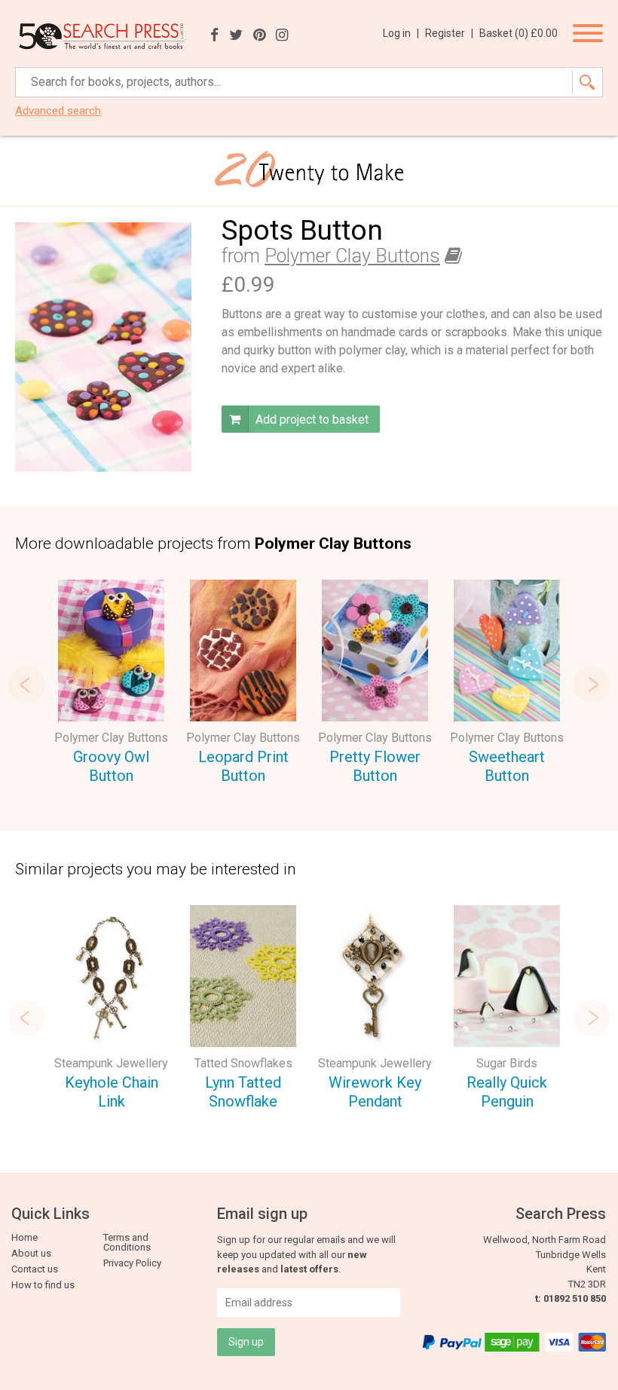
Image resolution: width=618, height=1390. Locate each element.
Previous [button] (26, 684)
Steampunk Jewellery (111, 1063)
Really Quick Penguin (507, 1091)
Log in (401, 33)
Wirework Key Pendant (375, 1091)
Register (449, 33)
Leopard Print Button (243, 766)
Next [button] (591, 684)
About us (31, 1253)
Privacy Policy (132, 1263)
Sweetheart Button (507, 766)
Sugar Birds (506, 1063)
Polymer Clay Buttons (352, 256)
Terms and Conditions (127, 1242)
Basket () (518, 33)
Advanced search (58, 111)
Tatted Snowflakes (243, 1063)
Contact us (34, 1269)
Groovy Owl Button (111, 766)
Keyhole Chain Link (111, 1091)
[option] (111, 684)
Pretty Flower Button (375, 766)
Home (24, 1237)
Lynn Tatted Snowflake (243, 1091)
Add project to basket (310, 419)
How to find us (43, 1284)
